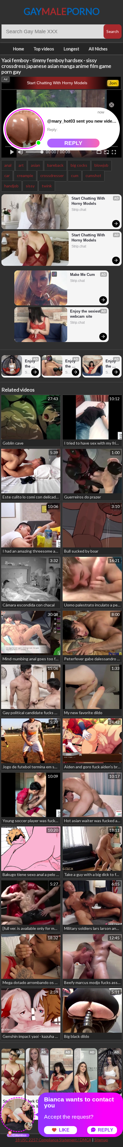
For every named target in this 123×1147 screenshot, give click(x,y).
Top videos (43, 48)
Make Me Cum (82, 274)
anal (7, 165)
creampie (25, 175)
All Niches (98, 48)
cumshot (93, 175)
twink (47, 185)
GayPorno (62, 11)
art (21, 165)
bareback (55, 165)
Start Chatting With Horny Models (57, 82)
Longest (71, 48)
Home (18, 48)
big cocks (79, 165)
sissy (30, 185)
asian (35, 165)
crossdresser (52, 175)
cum (74, 175)
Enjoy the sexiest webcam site (86, 314)
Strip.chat (79, 210)
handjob (11, 185)
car (7, 175)
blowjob (101, 165)
